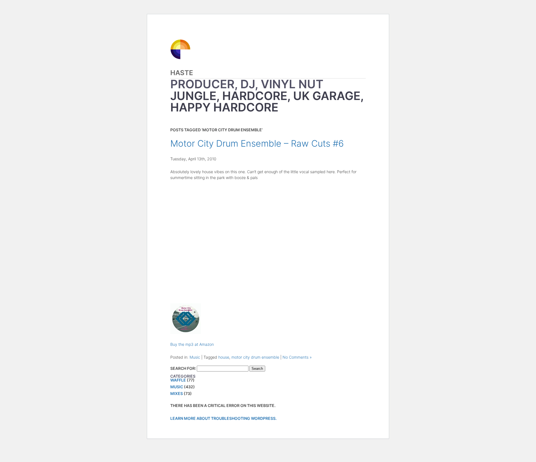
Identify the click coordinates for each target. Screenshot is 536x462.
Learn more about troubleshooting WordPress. (223, 418)
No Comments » (297, 357)
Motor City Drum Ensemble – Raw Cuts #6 (257, 143)
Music (195, 357)
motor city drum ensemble (255, 357)
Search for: (183, 368)
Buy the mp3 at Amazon (192, 344)
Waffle (178, 380)
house (223, 357)
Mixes (176, 393)
